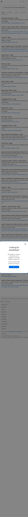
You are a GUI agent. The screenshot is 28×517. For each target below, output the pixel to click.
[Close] (25, 244)
